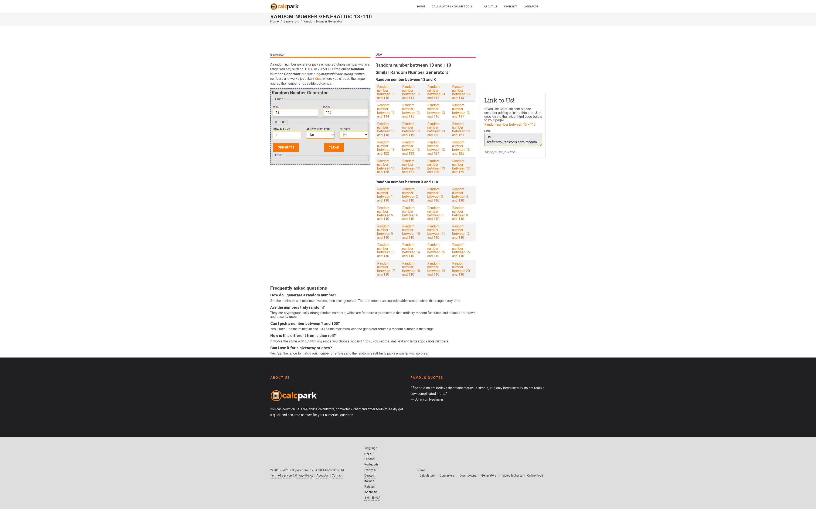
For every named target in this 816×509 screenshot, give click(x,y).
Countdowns (467, 475)
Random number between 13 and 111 (411, 92)
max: (326, 106)
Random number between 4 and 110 (460, 194)
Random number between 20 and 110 (461, 269)
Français (370, 470)
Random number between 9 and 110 (385, 232)
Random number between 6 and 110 (410, 213)
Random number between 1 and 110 (385, 194)
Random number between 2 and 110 (410, 194)
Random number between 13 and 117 (461, 110)
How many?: (281, 129)
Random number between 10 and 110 (411, 232)
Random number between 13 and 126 (386, 166)
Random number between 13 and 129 (461, 166)
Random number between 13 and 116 (436, 110)
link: (488, 131)
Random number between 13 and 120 (436, 129)
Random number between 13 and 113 (461, 92)
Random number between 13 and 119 (411, 129)
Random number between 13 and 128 (436, 166)
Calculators (427, 475)
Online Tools (535, 475)
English (368, 453)
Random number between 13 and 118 (386, 129)
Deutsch (369, 475)
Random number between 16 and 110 (461, 250)
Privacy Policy (304, 475)
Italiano (369, 481)
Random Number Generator (323, 21)
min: (276, 106)
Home (274, 21)
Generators (291, 21)
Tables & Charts (511, 475)
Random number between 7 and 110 (435, 213)
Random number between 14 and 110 (411, 250)
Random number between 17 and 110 (386, 269)
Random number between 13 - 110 (510, 124)
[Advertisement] (373, 39)
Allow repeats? (318, 129)
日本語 (375, 497)
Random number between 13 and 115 (411, 110)
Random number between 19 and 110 (436, 269)
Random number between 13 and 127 (411, 166)
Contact (337, 475)
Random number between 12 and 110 (461, 232)
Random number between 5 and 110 (385, 213)
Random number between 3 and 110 (435, 194)
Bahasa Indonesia (370, 489)
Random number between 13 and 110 (386, 92)
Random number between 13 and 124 (436, 148)
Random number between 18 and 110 (411, 269)
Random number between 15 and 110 (436, 250)
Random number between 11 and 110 (436, 232)
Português (371, 464)
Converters (447, 475)
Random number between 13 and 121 (461, 129)
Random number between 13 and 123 (411, 148)
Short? (345, 129)
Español (369, 459)
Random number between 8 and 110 (460, 213)
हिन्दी (367, 497)
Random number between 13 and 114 (386, 110)
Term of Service (281, 475)
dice (318, 79)
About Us (322, 475)
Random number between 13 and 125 (461, 148)
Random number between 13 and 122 (386, 148)
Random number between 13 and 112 (436, 92)
